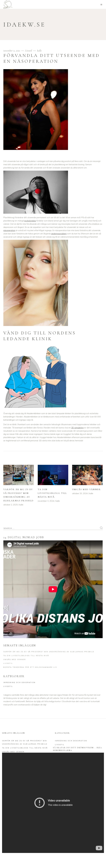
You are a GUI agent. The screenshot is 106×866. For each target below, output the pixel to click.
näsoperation (9, 230)
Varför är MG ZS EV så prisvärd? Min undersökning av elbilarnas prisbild (48, 652)
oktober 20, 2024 (80, 493)
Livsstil (28, 50)
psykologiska (30, 220)
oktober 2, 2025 (10, 504)
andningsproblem (59, 233)
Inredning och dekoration (19, 682)
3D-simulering (77, 427)
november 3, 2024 (46, 501)
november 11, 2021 (12, 50)
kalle (39, 50)
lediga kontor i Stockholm (60, 701)
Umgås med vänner (86, 489)
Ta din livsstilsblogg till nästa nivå (52, 493)
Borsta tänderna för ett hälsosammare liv (30, 667)
